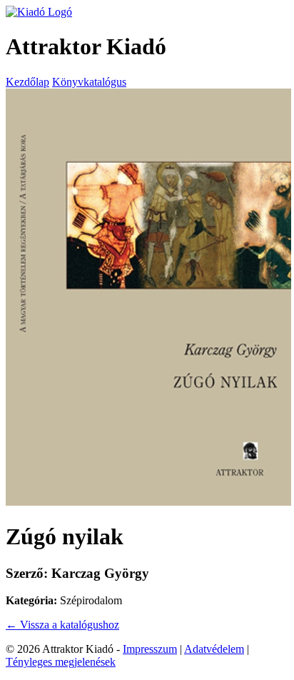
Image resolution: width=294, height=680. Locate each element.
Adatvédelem (214, 649)
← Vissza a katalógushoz (62, 625)
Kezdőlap (27, 82)
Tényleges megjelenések (61, 662)
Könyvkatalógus (89, 82)
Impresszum (150, 649)
